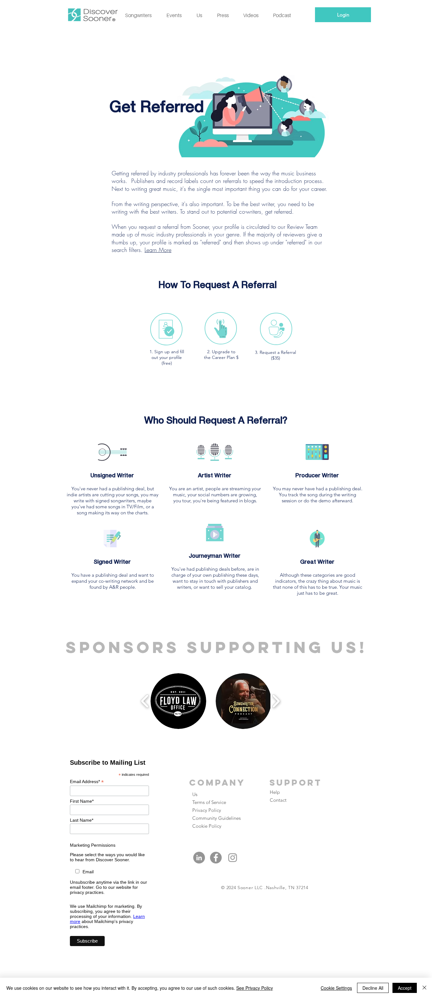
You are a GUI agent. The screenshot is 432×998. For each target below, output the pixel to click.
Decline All (372, 988)
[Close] (424, 988)
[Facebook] (216, 857)
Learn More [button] (158, 250)
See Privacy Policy (254, 988)
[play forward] (276, 701)
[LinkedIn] (199, 857)
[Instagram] (232, 857)
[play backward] (145, 701)
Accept (404, 988)
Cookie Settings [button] (336, 988)
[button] (178, 701)
